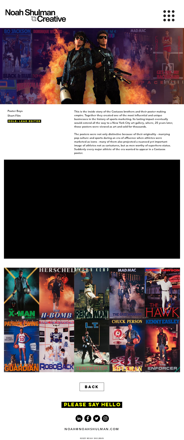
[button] (168, 15)
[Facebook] (87, 418)
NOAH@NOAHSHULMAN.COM (92, 429)
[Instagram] (105, 418)
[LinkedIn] (78, 418)
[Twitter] (96, 418)
